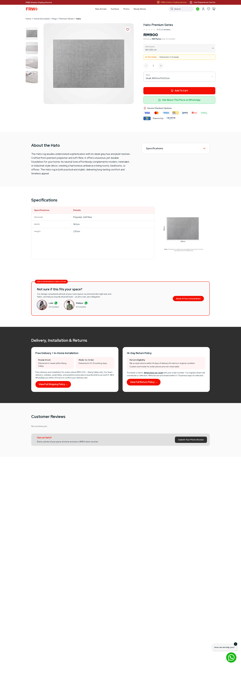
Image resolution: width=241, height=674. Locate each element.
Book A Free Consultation (188, 298)
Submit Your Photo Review (191, 439)
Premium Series (66, 18)
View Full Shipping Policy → (53, 384)
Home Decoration (42, 18)
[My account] (203, 8)
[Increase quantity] (161, 65)
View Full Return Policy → (143, 382)
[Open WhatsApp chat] (231, 657)
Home (28, 18)
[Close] (235, 644)
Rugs (54, 18)
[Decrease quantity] (146, 65)
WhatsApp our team (153, 372)
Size (148, 74)
